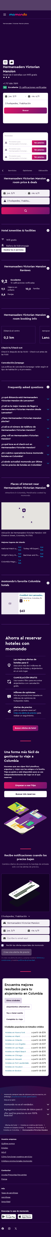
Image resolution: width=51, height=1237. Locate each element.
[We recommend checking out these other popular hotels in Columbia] (48, 583)
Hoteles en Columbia (11, 1130)
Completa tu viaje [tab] (14, 1019)
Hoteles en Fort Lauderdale (17, 1063)
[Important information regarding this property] (48, 317)
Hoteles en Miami (12, 1036)
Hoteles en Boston (13, 1071)
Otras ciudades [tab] (13, 1001)
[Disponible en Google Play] (8, 1216)
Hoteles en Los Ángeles (15, 1044)
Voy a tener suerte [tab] (14, 1013)
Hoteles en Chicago (13, 1055)
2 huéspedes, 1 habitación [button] (18, 103)
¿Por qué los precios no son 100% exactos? (20, 1114)
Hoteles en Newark (13, 1059)
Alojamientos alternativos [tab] (18, 1007)
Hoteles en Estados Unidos (14, 1127)
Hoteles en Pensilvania (35, 1127)
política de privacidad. (26, 960)
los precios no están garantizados (24, 1096)
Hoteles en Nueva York (15, 1033)
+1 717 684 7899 (10, 83)
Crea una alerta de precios (25, 713)
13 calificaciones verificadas (32, 87)
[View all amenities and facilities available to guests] (48, 230)
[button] (5, 15)
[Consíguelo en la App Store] (25, 1216)
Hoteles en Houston (14, 1067)
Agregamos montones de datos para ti (23, 1109)
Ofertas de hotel (11, 1125)
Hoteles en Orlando (13, 1040)
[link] (25, 728)
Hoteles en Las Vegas (14, 1048)
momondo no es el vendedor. (18, 1104)
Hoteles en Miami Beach (15, 1052)
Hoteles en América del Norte (32, 1125)
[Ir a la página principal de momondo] (18, 14)
